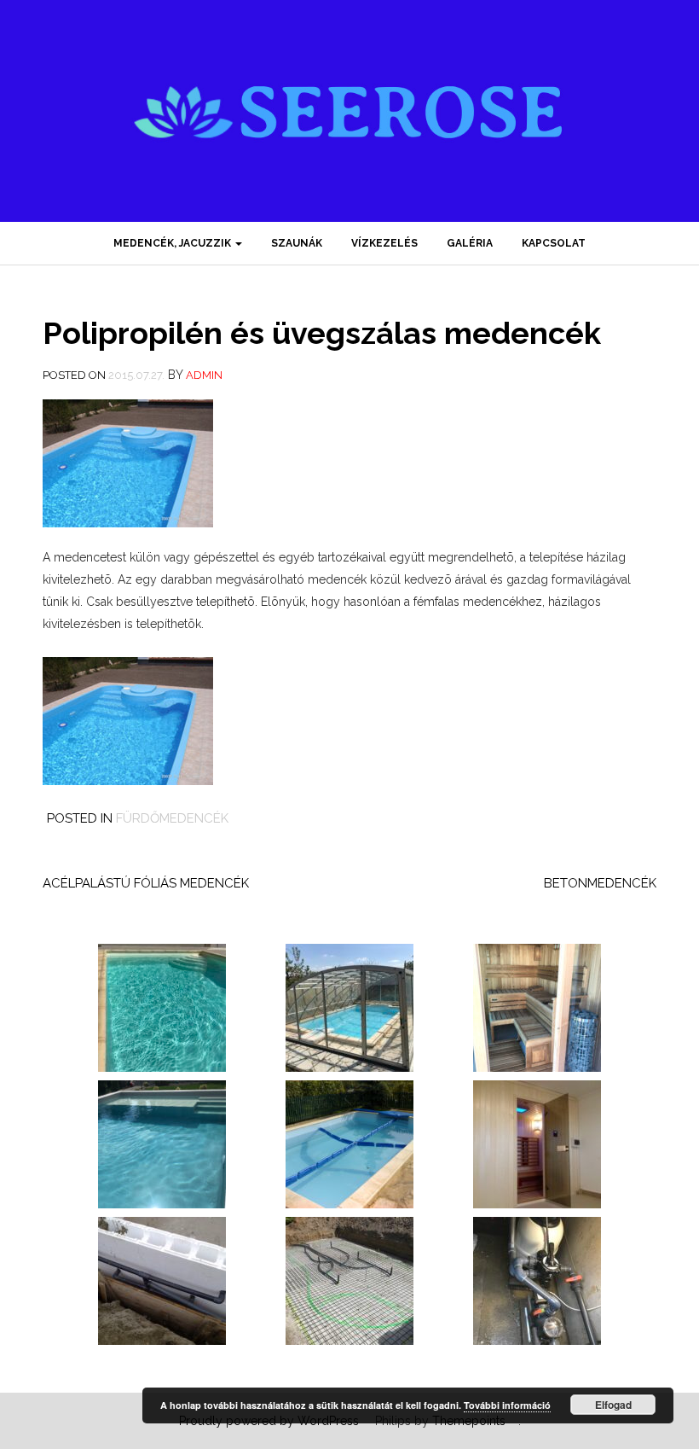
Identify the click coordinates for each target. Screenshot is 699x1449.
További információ (507, 1405)
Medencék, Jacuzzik (173, 243)
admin (204, 375)
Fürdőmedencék (172, 818)
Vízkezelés (384, 243)
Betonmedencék (600, 883)
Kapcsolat (554, 243)
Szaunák (296, 243)
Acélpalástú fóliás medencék (146, 883)
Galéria (470, 243)
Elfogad (613, 1404)
